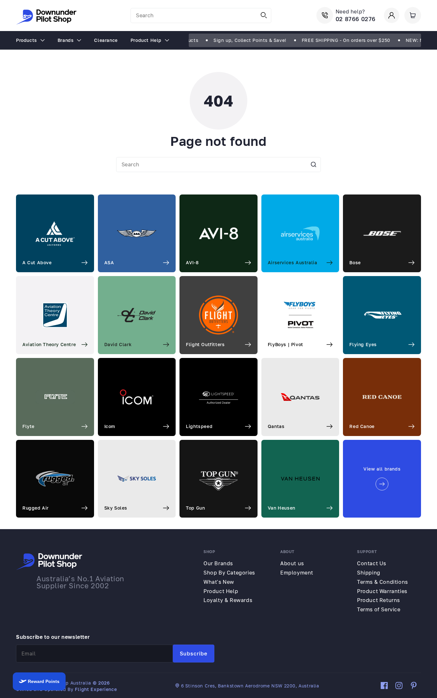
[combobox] (201, 15)
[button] (412, 15)
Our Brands (218, 563)
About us (292, 563)
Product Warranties (382, 591)
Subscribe (193, 653)
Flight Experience (96, 689)
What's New (218, 582)
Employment (296, 572)
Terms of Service (379, 609)
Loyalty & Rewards (227, 600)
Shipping (368, 572)
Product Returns (378, 600)
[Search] (264, 15)
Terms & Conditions (382, 582)
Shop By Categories (229, 572)
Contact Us (371, 563)
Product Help (220, 591)
